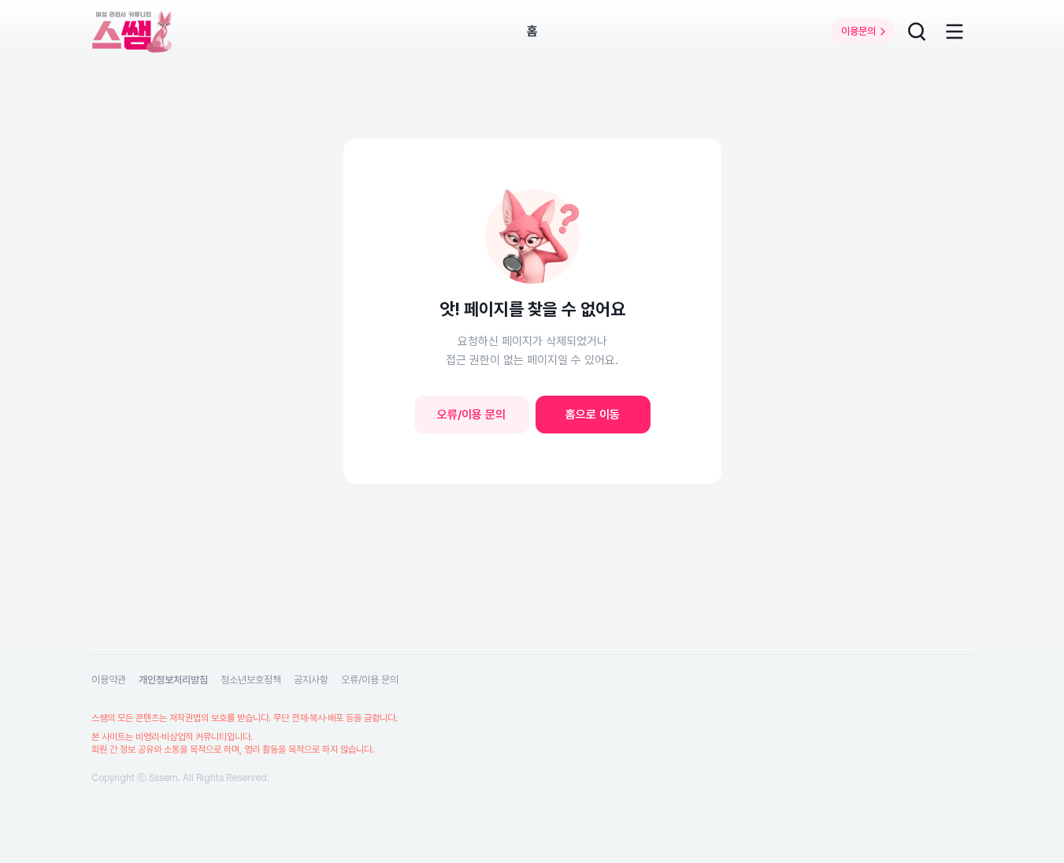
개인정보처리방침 (173, 680)
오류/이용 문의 (471, 414)
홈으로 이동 (592, 414)
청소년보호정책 (251, 680)
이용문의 (858, 31)
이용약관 (108, 680)
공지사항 (311, 680)
